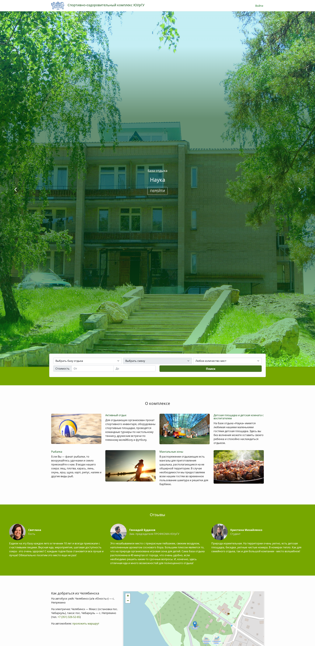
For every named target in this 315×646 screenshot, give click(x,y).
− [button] (128, 601)
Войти (259, 6)
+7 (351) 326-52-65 (68, 617)
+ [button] (128, 596)
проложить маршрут (85, 623)
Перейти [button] (157, 191)
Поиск (210, 369)
